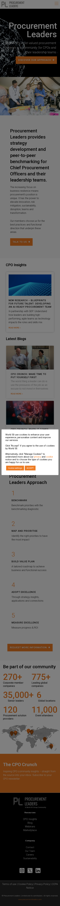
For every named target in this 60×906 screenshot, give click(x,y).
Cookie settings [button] (15, 468)
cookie (49, 456)
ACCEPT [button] (30, 468)
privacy (37, 456)
